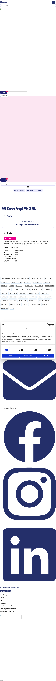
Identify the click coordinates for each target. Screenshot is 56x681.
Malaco (22, 293)
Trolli (25, 304)
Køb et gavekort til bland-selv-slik (9, 587)
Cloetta (47, 282)
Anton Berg (5, 278)
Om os (2, 598)
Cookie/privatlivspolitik (8, 609)
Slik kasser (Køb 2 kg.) (9, 301)
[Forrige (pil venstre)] (0, 680)
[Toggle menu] (53, 2)
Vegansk (45, 304)
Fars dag (19, 286)
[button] (28, 187)
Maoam (30, 293)
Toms (19, 304)
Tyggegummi (35, 304)
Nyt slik (4, 297)
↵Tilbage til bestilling (28, 221)
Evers (11, 286)
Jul (41, 289)
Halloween (26, 289)
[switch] (21, 350)
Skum (40, 297)
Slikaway (48, 297)
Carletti (27, 282)
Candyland (5, 282)
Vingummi (4, 308)
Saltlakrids (23, 297)
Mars (37, 293)
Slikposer (33, 301)
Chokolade (37, 282)
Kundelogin (4, 595)
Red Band (12, 297)
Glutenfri (15, 289)
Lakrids (4, 293)
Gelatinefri (5, 289)
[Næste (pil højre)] (2, 680)
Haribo (34, 289)
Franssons (39, 286)
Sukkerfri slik (44, 301)
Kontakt (3, 603)
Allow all (46, 355)
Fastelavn (29, 286)
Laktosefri (13, 293)
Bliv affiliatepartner (7, 611)
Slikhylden (30, 190)
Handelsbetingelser (7, 606)
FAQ (1, 600)
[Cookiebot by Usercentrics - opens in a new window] (48, 324)
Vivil (12, 308)
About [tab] (46, 328)
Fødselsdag (49, 286)
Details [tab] (28, 328)
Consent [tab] (10, 328)
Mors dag (44, 293)
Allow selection (28, 355)
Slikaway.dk (3, 2)
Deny (10, 355)
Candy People (17, 282)
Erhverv (4, 286)
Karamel (47, 289)
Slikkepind (23, 301)
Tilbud (39, 190)
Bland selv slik (19, 190)
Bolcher (48, 278)
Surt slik (4, 304)
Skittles (33, 297)
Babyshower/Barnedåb (20, 278)
